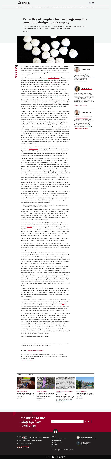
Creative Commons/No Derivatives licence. (46, 356)
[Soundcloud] (24, 447)
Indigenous (55, 7)
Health (46, 7)
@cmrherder (88, 126)
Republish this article (27, 361)
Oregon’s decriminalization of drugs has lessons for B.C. (85, 394)
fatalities (56, 78)
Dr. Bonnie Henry (52, 96)
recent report (57, 106)
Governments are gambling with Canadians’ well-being (25, 394)
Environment (28, 7)
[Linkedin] (16, 68)
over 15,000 (54, 82)
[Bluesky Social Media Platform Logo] (20, 447)
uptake (33, 263)
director (88, 116)
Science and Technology (69, 7)
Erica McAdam (68, 399)
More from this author (80, 81)
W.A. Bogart (80, 396)
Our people (54, 446)
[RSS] (28, 447)
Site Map (72, 449)
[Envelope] (16, 72)
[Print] (16, 75)
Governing (38, 7)
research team (33, 149)
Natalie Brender (41, 398)
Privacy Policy (55, 449)
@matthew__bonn (83, 79)
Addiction (30, 350)
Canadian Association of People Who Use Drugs (84, 76)
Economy (19, 7)
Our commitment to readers (59, 438)
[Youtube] (22, 447)
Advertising (54, 444)
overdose (51, 78)
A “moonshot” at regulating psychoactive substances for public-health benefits (45, 395)
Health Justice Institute (82, 118)
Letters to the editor (57, 442)
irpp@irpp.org (30, 443)
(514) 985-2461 (21, 443)
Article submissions (56, 440)
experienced (45, 80)
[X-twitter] (16, 77)
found (28, 182)
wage (63, 304)
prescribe (29, 227)
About (54, 436)
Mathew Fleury (61, 399)
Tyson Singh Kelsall (60, 400)
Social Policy (83, 7)
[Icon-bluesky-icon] (16, 70)
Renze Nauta (21, 396)
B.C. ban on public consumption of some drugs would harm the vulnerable (65, 396)
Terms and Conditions (64, 449)
